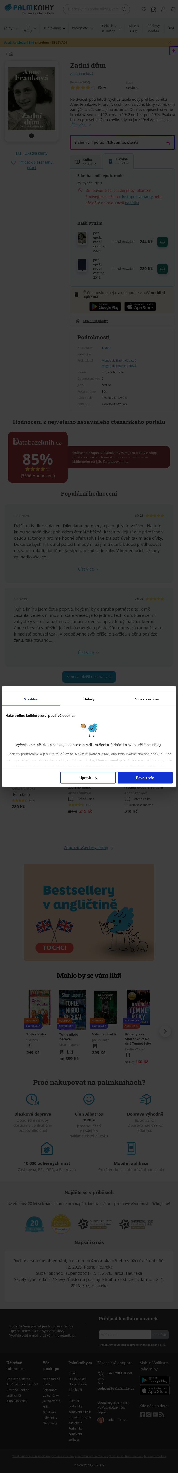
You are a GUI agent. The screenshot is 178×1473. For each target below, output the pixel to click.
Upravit (85, 778)
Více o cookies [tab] (147, 699)
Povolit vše (145, 778)
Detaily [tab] (89, 699)
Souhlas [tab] (31, 699)
